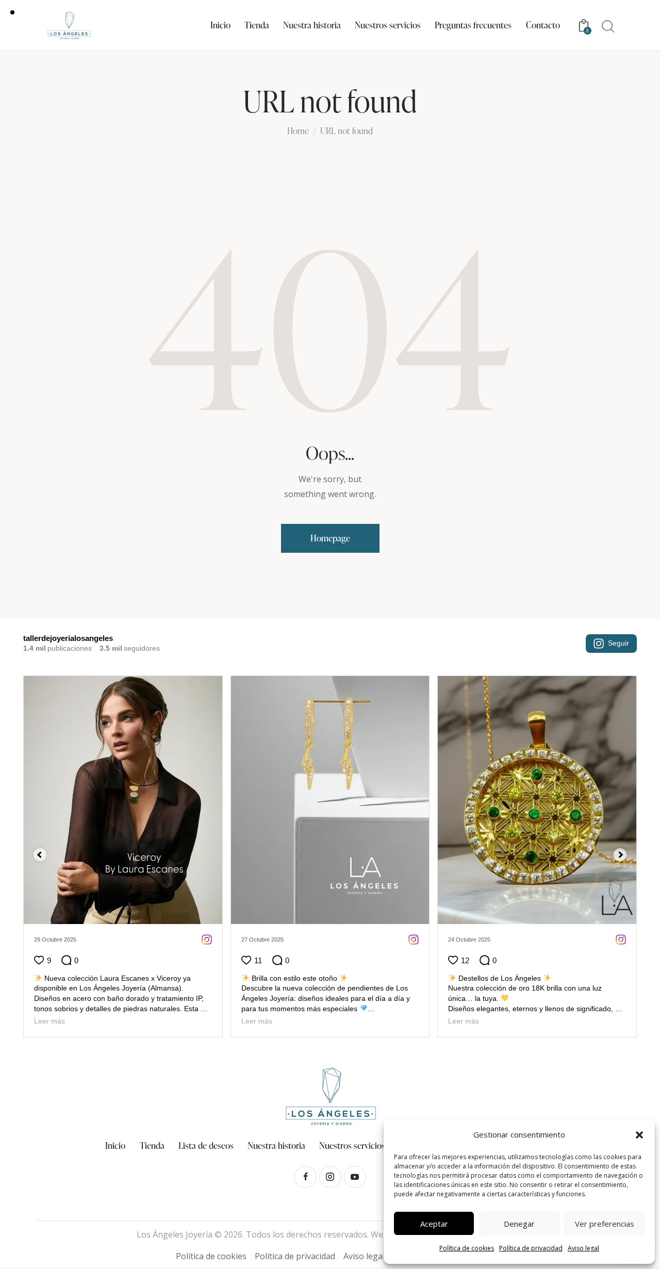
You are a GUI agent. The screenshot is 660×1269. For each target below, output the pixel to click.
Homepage (330, 538)
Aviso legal (583, 1248)
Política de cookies (466, 1248)
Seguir (618, 643)
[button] (639, 1135)
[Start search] (608, 26)
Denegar (519, 1223)
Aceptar (434, 1223)
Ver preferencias (604, 1223)
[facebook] (305, 1177)
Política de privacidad (531, 1248)
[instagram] (330, 1177)
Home (298, 131)
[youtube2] (355, 1177)
